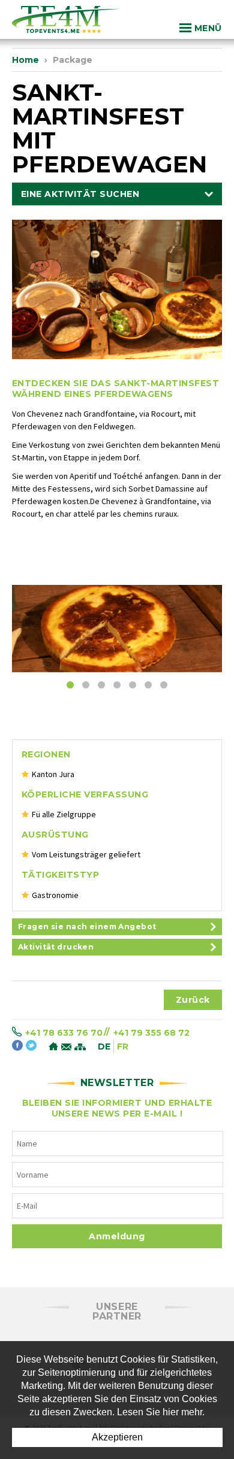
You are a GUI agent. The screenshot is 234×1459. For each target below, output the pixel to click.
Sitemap (80, 1048)
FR (122, 1046)
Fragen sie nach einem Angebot (87, 926)
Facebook (17, 1046)
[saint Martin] (117, 292)
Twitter (31, 1046)
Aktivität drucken (56, 946)
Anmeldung (117, 1236)
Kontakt (66, 1048)
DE (104, 1046)
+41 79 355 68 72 (151, 1032)
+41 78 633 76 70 (64, 1032)
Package (72, 59)
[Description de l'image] (117, 628)
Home (25, 59)
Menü (208, 28)
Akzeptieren (117, 1437)
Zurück (193, 999)
